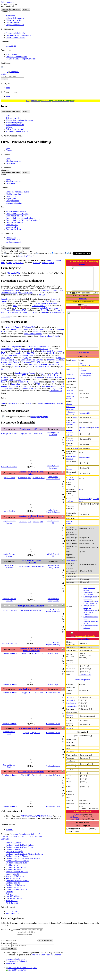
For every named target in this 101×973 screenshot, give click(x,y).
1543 (89, 413)
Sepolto (28, 403)
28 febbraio (23, 355)
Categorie (4, 839)
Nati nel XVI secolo (14, 898)
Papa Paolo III (53, 336)
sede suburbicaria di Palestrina (53, 386)
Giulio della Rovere (53, 692)
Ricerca (4, 79)
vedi (80, 489)
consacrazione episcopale (42, 329)
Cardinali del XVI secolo (15, 885)
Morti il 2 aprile (12, 903)
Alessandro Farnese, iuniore (52, 290)
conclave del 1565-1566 (28, 382)
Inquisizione (16, 384)
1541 (47, 301)
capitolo (4, 301)
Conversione (70, 379)
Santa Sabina (88, 599)
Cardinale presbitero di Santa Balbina (31, 473)
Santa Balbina (88, 594)
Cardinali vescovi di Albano (17, 856)
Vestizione (69, 390)
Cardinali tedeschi (13, 883)
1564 (26, 358)
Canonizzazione (71, 706)
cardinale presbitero (14, 346)
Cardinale (82, 265)
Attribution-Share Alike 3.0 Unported (46, 955)
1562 (19, 380)
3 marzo (59, 351)
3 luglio (5, 388)
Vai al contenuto (7, 2)
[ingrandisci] (43, 253)
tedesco (51, 263)
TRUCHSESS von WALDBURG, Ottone (36, 816)
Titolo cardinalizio (82, 353)
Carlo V (43, 336)
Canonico (4, 299)
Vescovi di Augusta (13, 843)
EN (74, 814)
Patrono (69, 728)
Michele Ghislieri (53, 521)
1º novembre (13, 312)
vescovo (69, 430)
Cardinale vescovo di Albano (31, 689)
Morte (68, 369)
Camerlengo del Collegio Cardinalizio (31, 561)
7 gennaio (45, 351)
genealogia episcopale (39, 417)
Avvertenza (10, 963)
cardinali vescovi (36, 377)
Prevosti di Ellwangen (14, 852)
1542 (15, 306)
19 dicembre (83, 499)
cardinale (36, 263)
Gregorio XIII (56, 388)
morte (74, 360)
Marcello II (33, 364)
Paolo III (96, 499)
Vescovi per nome (13, 878)
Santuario (69, 715)
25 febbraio (82, 365)
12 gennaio (36, 566)
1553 (58, 360)
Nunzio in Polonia (30, 312)
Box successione (12, 913)
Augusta (86, 590)
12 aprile (23, 386)
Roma (81, 368)
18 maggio (13, 380)
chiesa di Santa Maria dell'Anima (49, 403)
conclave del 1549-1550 (25, 353)
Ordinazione (70, 407)
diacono (69, 404)
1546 (51, 351)
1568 (38, 384)
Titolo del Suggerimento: (10, 929)
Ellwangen (26, 362)
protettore (55, 373)
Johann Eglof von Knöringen (53, 434)
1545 (46, 349)
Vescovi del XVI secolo (15, 876)
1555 (41, 373)
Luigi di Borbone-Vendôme (9, 522)
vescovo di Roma (83, 639)
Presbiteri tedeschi (13, 865)
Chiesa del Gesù (56, 391)
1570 (29, 386)
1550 (31, 355)
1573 (85, 370)
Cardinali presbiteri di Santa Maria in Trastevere (24, 854)
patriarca (69, 445)
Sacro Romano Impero (33, 334)
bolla (42, 308)
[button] (2, 4)
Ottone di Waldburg (26, 256)
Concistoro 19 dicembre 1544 (17, 881)
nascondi (26, 9)
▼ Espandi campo (45, 940)
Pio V (53, 382)
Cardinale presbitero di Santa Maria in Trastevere (31, 649)
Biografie (9, 892)
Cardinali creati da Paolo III (16, 889)
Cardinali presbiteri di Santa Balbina (20, 845)
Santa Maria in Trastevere (52, 375)
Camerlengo (88, 601)
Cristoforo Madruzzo (9, 292)
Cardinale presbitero (90, 592)
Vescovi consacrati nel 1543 (17, 872)
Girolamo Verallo (38, 306)
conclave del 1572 (30, 388)
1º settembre (83, 413)
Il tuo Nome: (6, 943)
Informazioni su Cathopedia (16, 961)
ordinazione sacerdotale (20, 329)
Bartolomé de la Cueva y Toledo (53, 566)
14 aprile (4, 377)
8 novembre (55, 312)
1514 (88, 365)
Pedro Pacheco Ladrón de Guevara (53, 478)
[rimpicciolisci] (12, 253)
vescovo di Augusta (13, 327)
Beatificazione (71, 703)
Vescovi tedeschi (12, 874)
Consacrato (37, 331)
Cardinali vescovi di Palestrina (17, 861)
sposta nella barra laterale (11, 9)
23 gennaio (51, 360)
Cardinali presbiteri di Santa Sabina (19, 847)
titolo (16, 349)
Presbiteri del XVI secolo (15, 867)
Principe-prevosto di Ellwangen (31, 605)
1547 (3, 353)
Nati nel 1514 (11, 894)
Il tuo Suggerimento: (9, 940)
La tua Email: (6, 945)
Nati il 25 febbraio (13, 896)
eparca (75, 448)
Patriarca (69, 469)
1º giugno (82, 427)
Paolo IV (16, 366)
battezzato (83, 299)
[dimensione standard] (28, 253)
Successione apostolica (83, 680)
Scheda (78, 815)
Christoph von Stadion (9, 434)
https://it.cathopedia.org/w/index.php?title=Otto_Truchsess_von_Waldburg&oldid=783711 (21, 835)
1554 (10, 362)
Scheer (81, 363)
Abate (75, 417)
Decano (54, 299)
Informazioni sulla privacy (16, 959)
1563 (3, 382)
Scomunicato (70, 560)
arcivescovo (70, 435)
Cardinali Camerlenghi (15, 849)
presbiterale (70, 409)
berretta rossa (6, 349)
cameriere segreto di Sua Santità (45, 303)
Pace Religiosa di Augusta (25, 373)
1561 (10, 377)
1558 (24, 375)
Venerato (69, 697)
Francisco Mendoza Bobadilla (9, 566)
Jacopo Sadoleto (9, 478)
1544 (89, 499)
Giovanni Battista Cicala (9, 733)
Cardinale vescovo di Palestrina (31, 772)
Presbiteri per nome (13, 869)
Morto (3, 403)
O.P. (53, 523)
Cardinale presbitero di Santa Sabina (31, 517)
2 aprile (81, 370)
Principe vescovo (89, 588)
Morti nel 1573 (11, 901)
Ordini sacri (5, 316)
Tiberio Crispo (53, 653)
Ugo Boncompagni (11, 290)
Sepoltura (69, 374)
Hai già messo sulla (50, 101)
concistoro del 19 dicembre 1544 (37, 346)
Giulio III (50, 353)
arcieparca (69, 440)
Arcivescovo (70, 464)
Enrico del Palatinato (9, 610)
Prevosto (16, 362)
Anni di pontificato (85, 675)
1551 (8, 358)
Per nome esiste (12, 911)
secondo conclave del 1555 (51, 364)
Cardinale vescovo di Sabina (31, 728)
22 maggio (17, 310)
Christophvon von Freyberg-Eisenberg (53, 610)
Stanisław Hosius (26, 292)
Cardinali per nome (13, 887)
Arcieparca (70, 474)
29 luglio (44, 312)
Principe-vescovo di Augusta (31, 429)
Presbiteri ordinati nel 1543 (16, 863)
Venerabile (70, 700)
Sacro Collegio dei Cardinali (32, 360)
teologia (42, 295)
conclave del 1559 (42, 366)
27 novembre (39, 349)
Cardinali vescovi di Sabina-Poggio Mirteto (23, 858)
